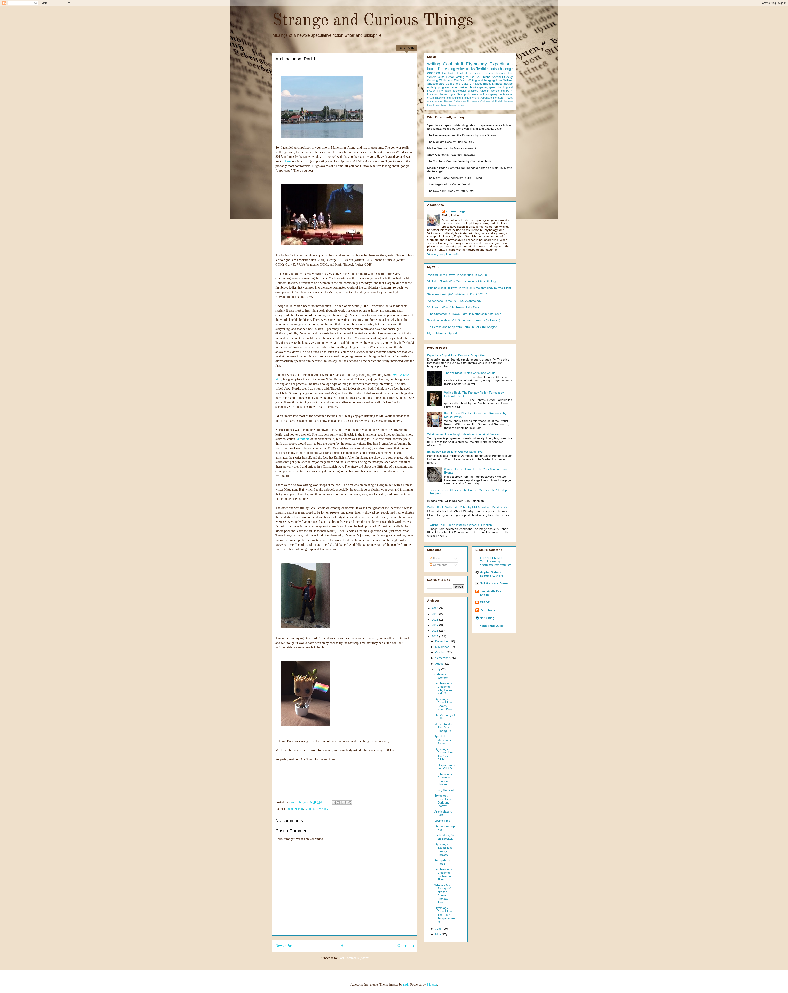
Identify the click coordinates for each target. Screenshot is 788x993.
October (441, 652)
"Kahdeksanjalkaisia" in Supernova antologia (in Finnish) (463, 320)
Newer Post (284, 945)
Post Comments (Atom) (353, 958)
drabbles (473, 90)
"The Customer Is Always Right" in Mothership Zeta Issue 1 (465, 313)
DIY (471, 83)
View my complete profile (443, 254)
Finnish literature (504, 101)
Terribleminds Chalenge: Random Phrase (443, 779)
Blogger (432, 984)
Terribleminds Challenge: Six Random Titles (443, 874)
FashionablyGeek (492, 625)
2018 (435, 619)
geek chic (495, 87)
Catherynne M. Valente (466, 101)
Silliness (497, 83)
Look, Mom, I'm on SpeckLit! (444, 836)
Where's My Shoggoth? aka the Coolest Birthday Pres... (443, 893)
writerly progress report (443, 87)
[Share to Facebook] (346, 802)
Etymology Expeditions (489, 63)
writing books (469, 87)
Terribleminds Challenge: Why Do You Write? (444, 688)
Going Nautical (444, 790)
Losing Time (442, 820)
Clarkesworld (487, 101)
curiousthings (456, 211)
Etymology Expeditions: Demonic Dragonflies (456, 355)
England (508, 87)
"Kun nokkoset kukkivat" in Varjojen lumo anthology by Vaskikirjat (469, 287)
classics (433, 73)
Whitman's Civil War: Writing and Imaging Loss (470, 80)
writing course (465, 77)
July (438, 669)
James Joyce (447, 94)
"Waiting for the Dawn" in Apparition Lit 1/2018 (457, 274)
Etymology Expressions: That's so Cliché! (444, 754)
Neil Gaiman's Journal (495, 583)
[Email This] (334, 802)
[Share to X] (342, 802)
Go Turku (448, 73)
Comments (439, 564)
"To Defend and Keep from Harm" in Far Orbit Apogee (462, 327)
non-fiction (458, 105)
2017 (435, 625)
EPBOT (485, 602)
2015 (435, 636)
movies (508, 83)
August (440, 663)
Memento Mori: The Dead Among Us (444, 727)
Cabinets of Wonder (441, 675)
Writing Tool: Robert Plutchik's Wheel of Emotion (461, 524)
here (288, 161)
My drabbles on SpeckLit (443, 333)
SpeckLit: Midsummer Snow (443, 740)
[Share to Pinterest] (350, 802)
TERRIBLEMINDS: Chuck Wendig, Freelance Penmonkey (495, 561)
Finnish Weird (470, 97)
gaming (483, 87)
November (442, 646)
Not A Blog (487, 618)
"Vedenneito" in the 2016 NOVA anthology (454, 300)
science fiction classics (489, 73)
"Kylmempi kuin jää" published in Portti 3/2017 (457, 294)
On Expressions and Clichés (444, 766)
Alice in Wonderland (492, 90)
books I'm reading (441, 69)
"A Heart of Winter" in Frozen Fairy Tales (453, 307)
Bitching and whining (448, 97)
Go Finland (483, 77)
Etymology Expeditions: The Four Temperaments (444, 914)
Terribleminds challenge (494, 69)
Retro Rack (487, 610)
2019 (435, 614)
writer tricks (465, 69)
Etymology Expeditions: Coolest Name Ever (455, 451)
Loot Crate (464, 73)
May (438, 934)
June (438, 928)
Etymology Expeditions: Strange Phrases (443, 849)
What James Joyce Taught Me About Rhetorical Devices (463, 434)
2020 (435, 608)
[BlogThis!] (338, 802)
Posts (436, 558)
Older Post (405, 945)
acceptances (434, 101)
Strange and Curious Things (372, 21)
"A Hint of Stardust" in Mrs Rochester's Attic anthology (462, 281)
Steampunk (463, 94)
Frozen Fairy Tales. (439, 90)
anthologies (460, 90)
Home (345, 945)
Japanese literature (492, 97)
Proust (509, 97)
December (442, 641)
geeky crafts (497, 94)
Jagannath (303, 439)
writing (323, 808)
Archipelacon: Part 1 (443, 861)
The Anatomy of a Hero (444, 716)
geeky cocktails (480, 94)
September (442, 658)
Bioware (448, 101)
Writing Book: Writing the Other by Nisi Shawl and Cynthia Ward (468, 507)
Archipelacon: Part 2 (443, 813)
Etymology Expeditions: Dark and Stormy (443, 800)
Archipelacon (294, 808)
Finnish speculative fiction (440, 105)
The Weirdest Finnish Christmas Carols (469, 372)
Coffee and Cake (457, 83)
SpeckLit (497, 77)
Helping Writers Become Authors (491, 574)
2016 (435, 630)
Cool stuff (311, 808)
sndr (406, 984)
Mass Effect (483, 83)
